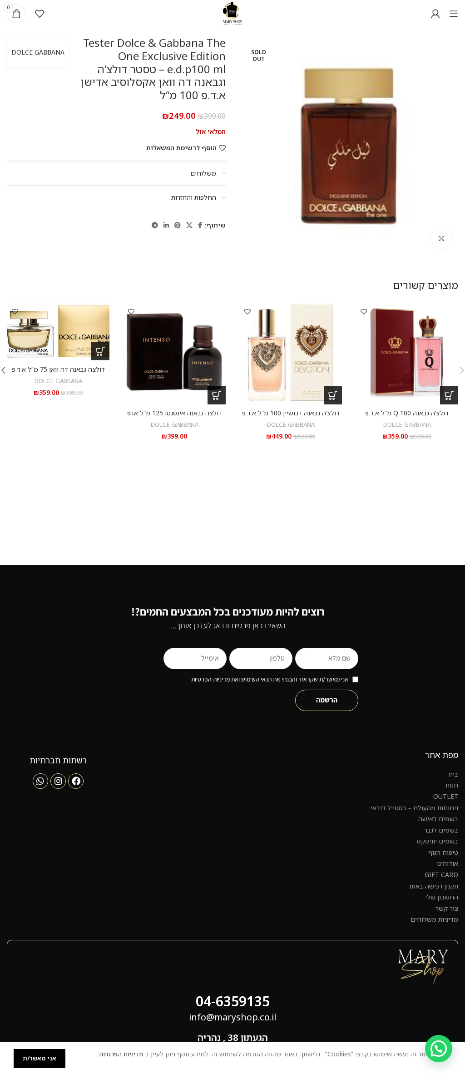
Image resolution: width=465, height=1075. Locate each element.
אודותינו (447, 863)
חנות (451, 785)
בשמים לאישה (438, 818)
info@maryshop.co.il (232, 1017)
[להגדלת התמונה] (441, 238)
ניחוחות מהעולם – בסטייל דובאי (414, 807)
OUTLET (445, 796)
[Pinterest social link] (177, 225)
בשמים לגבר (441, 830)
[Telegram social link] (155, 225)
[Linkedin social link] (166, 225)
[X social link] (189, 225)
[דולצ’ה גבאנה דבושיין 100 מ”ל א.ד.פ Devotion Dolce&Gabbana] (290, 353)
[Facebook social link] (200, 225)
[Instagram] (58, 781)
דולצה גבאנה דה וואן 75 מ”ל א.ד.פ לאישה (58, 374)
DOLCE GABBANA (37, 52)
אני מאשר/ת (39, 1058)
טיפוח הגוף (443, 852)
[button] (449, 395)
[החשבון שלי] (435, 14)
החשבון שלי (441, 897)
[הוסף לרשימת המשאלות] (363, 312)
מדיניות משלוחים (434, 919)
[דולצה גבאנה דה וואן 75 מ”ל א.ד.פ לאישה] (58, 331)
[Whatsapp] (40, 781)
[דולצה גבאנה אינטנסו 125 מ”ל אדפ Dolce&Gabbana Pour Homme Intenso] (174, 353)
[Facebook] (76, 781)
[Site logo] (232, 13)
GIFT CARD (441, 874)
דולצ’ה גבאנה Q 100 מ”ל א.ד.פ (407, 413)
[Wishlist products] (39, 14)
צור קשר (446, 908)
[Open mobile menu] (454, 14)
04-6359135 (233, 1001)
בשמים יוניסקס (437, 841)
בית (453, 774)
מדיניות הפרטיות (121, 1054)
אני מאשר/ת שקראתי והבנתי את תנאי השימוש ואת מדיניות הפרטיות (269, 679)
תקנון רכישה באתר (433, 886)
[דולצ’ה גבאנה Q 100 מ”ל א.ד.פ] (407, 353)
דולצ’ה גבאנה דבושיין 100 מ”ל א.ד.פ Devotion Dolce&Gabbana (291, 417)
